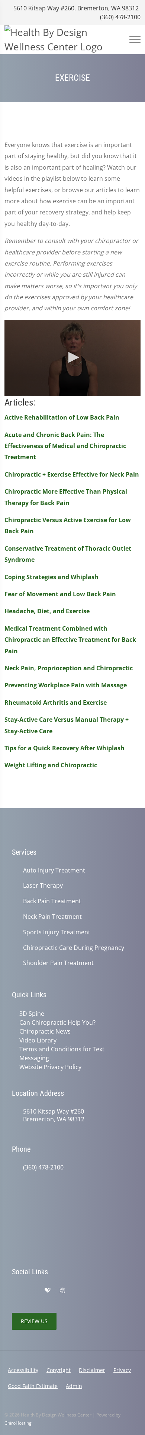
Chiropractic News (45, 1031)
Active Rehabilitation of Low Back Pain (61, 417)
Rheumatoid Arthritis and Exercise (55, 702)
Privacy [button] (122, 1370)
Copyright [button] (58, 1370)
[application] (72, 358)
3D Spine (31, 1013)
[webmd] (62, 1290)
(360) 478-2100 (120, 17)
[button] (72, 357)
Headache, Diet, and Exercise (47, 611)
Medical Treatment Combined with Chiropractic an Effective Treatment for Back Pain (70, 639)
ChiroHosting (18, 1423)
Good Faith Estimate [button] (33, 1385)
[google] (15, 1290)
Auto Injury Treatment (54, 870)
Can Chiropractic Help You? (57, 1022)
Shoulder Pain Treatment (58, 963)
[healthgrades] (48, 1290)
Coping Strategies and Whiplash (51, 577)
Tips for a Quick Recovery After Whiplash (64, 748)
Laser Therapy (43, 886)
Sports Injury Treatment (56, 932)
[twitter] (78, 1290)
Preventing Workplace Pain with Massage (65, 685)
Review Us (34, 1321)
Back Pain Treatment (52, 901)
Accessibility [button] (23, 1370)
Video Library (38, 1040)
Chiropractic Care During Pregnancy (73, 948)
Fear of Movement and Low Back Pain (60, 594)
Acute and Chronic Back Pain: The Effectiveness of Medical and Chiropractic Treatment (65, 446)
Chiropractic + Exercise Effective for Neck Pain (71, 474)
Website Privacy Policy (50, 1067)
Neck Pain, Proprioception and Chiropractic (68, 668)
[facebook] (32, 1290)
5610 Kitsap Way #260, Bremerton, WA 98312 (75, 8)
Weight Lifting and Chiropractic (50, 765)
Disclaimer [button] (92, 1370)
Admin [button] (74, 1385)
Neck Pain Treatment (52, 917)
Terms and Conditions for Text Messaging (61, 1053)
